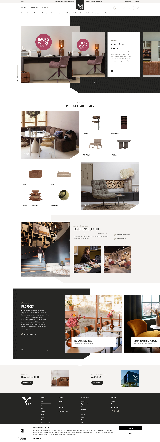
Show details (37, 438)
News (82, 417)
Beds (87, 13)
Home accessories (97, 13)
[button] (22, 1)
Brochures (83, 409)
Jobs (82, 423)
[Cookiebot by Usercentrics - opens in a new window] (22, 439)
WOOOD (61, 401)
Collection (45, 13)
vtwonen (61, 404)
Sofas (81, 13)
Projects (23, 8)
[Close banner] (146, 426)
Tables (75, 13)
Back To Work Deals (63, 411)
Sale (115, 13)
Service (113, 401)
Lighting (107, 13)
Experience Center (34, 8)
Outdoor (68, 13)
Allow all (130, 428)
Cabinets (60, 13)
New (22, 13)
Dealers (83, 407)
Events (82, 420)
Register (137, 2)
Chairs (52, 13)
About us (83, 414)
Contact (113, 404)
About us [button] (44, 8)
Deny (130, 433)
